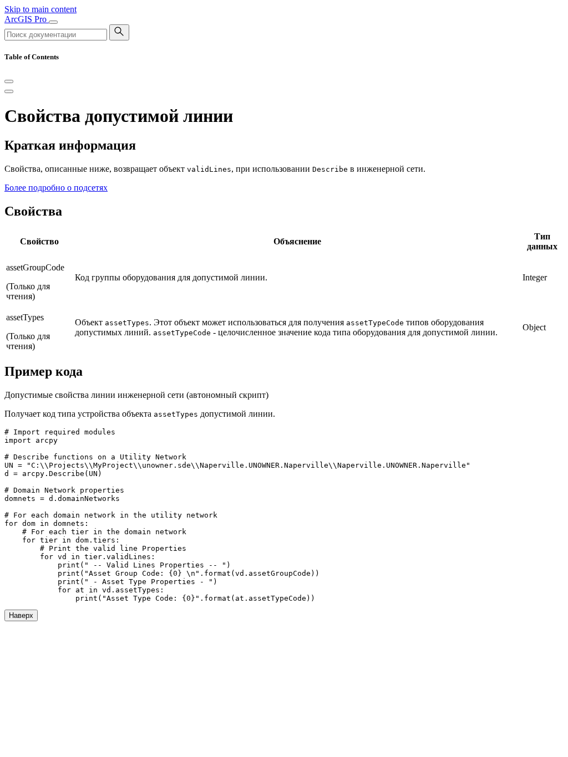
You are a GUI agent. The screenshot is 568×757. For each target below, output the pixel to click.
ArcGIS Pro (26, 19)
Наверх (21, 615)
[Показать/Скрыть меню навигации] (53, 22)
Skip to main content (40, 9)
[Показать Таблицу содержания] (8, 91)
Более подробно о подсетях (56, 187)
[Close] (8, 81)
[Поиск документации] (119, 32)
